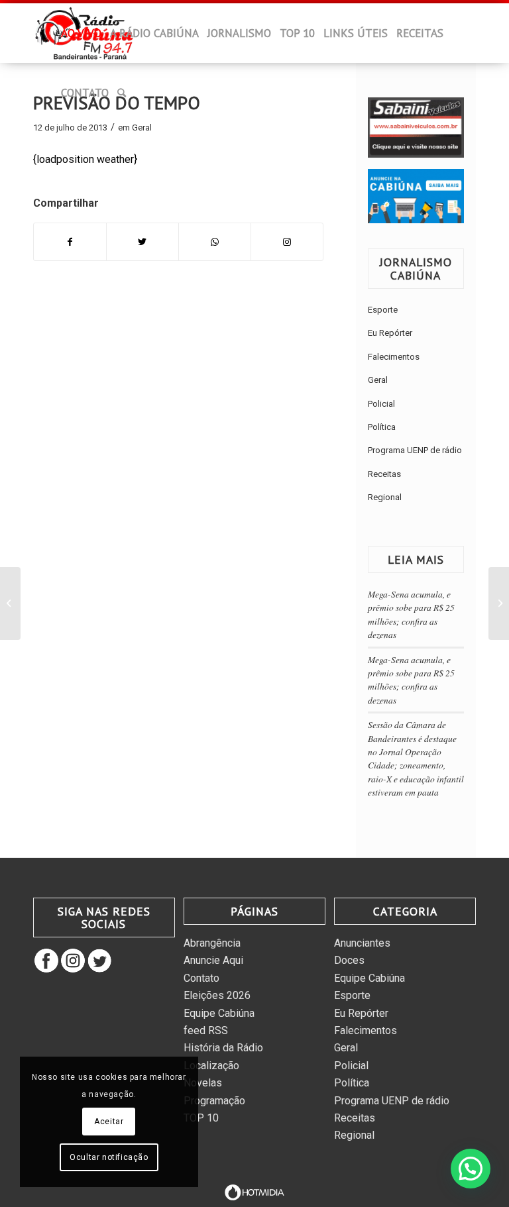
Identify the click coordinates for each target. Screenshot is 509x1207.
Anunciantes (362, 943)
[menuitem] (48, 37)
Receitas (384, 474)
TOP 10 (201, 1118)
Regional (385, 497)
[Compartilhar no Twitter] (142, 241)
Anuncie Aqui (213, 960)
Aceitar (108, 1121)
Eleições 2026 (217, 995)
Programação (214, 1100)
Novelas (203, 1082)
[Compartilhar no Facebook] (70, 241)
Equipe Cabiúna (219, 1013)
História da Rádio (223, 1047)
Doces (349, 960)
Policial (381, 404)
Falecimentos (394, 357)
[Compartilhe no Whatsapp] (215, 241)
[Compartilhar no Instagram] (287, 241)
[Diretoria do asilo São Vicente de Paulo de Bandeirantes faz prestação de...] (10, 603)
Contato (201, 978)
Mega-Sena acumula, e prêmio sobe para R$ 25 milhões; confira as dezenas (411, 614)
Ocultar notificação (109, 1157)
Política (382, 427)
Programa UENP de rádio (415, 450)
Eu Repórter (390, 333)
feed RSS (206, 1030)
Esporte (383, 310)
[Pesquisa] (122, 93)
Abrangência (212, 943)
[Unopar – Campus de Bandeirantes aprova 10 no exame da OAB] (498, 603)
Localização (211, 1065)
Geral (142, 127)
